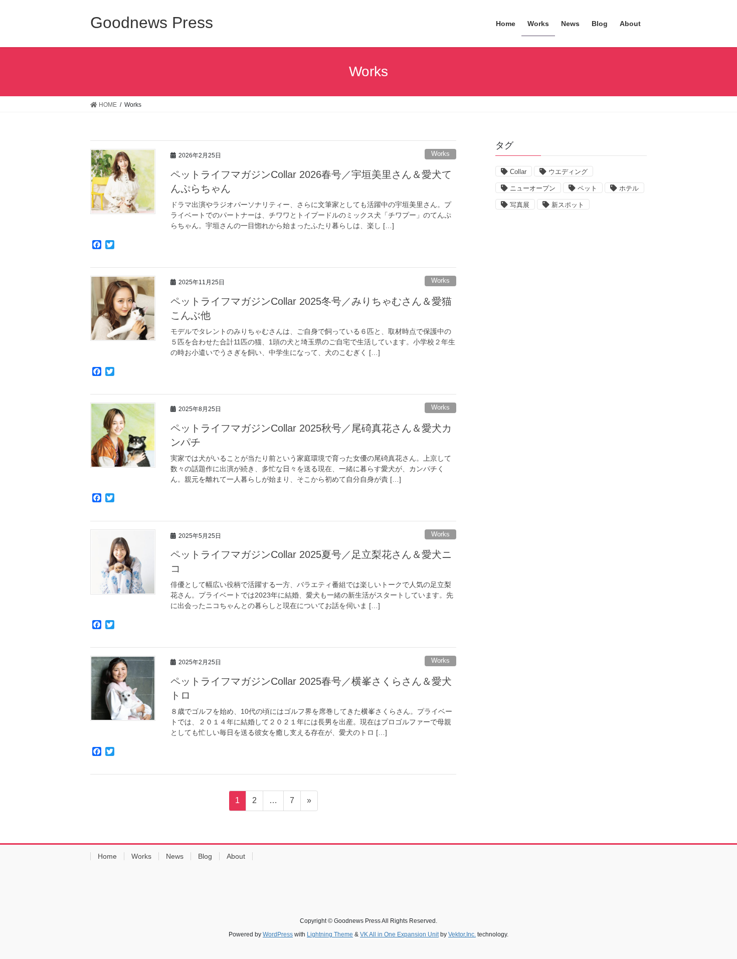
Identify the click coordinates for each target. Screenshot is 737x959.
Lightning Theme (330, 934)
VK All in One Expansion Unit (399, 934)
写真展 (519, 205)
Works (440, 153)
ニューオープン (533, 188)
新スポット (567, 205)
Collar (518, 171)
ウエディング (568, 171)
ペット (587, 188)
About (236, 856)
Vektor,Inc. (462, 934)
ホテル (629, 188)
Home (107, 856)
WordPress (278, 934)
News (174, 856)
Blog (205, 856)
